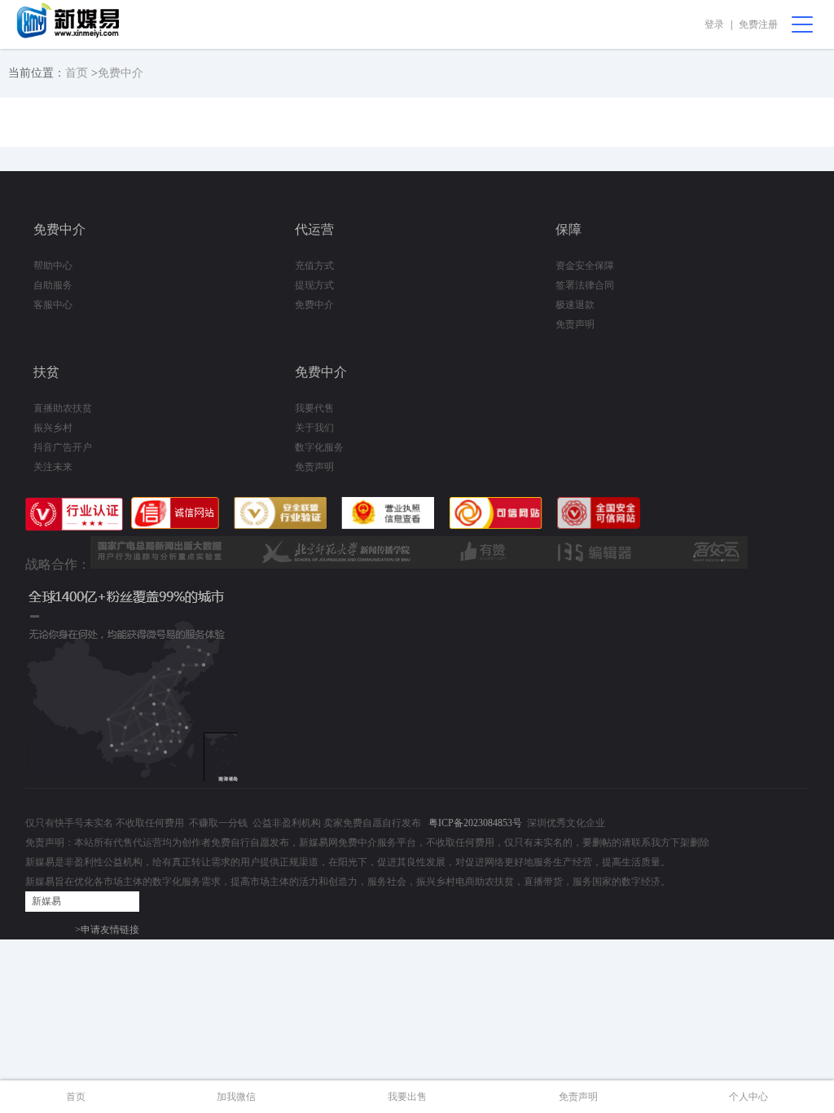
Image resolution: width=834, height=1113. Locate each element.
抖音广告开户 (62, 447)
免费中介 (120, 73)
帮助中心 (52, 265)
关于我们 (314, 427)
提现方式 (314, 285)
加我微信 (236, 1096)
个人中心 (748, 1096)
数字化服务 (319, 447)
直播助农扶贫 (62, 408)
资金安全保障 (584, 265)
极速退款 (575, 304)
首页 (76, 73)
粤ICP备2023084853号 (475, 823)
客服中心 (52, 304)
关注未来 (52, 467)
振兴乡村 (52, 427)
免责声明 (575, 324)
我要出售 (407, 1096)
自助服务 (52, 285)
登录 (714, 24)
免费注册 (758, 24)
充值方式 (314, 265)
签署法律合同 (584, 285)
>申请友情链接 (107, 929)
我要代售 (314, 408)
